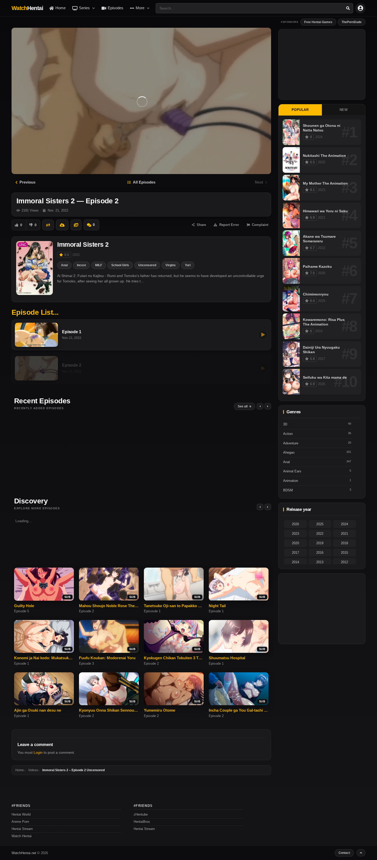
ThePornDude (352, 22)
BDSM (288, 490)
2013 (319, 562)
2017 (295, 553)
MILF (98, 265)
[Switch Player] (48, 224)
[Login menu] (360, 8)
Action (288, 434)
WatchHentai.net (24, 853)
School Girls (120, 265)
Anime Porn (20, 822)
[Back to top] (360, 852)
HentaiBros (142, 822)
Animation (290, 481)
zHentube (141, 814)
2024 (344, 524)
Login (38, 752)
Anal (64, 265)
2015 (344, 553)
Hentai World (21, 814)
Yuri (188, 265)
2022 (319, 534)
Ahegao (288, 452)
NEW (344, 110)
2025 (319, 524)
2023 (295, 534)
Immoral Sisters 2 (83, 244)
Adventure (290, 443)
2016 (319, 553)
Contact (344, 853)
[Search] (348, 8)
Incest (81, 265)
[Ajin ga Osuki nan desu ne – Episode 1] (44, 688)
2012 (344, 562)
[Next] (267, 507)
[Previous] (260, 507)
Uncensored (147, 265)
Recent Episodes (42, 401)
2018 (344, 543)
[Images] (76, 224)
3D (285, 424)
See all (242, 406)
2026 (295, 524)
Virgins (170, 265)
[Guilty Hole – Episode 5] (44, 584)
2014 (295, 562)
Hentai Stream (22, 829)
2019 (319, 543)
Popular (300, 110)
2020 (295, 543)
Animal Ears (292, 471)
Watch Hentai (22, 836)
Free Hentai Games (318, 22)
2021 (344, 534)
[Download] (62, 224)
